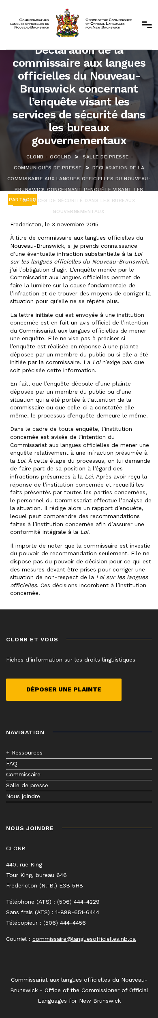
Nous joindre (23, 796)
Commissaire (23, 774)
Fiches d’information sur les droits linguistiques (70, 659)
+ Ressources (24, 752)
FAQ (11, 763)
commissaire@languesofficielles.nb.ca (84, 939)
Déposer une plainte (63, 689)
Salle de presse (27, 785)
